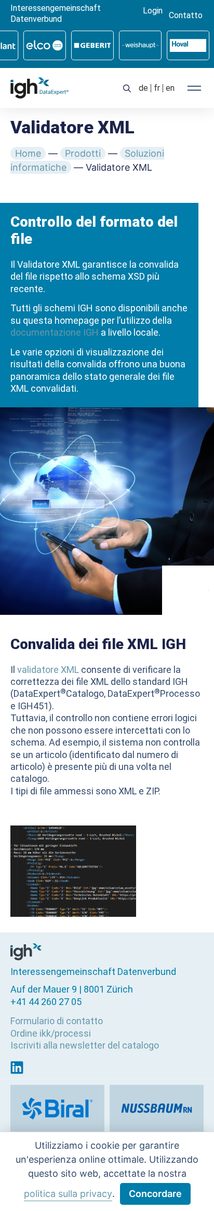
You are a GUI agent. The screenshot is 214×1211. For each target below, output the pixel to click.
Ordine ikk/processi (50, 1033)
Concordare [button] (155, 1193)
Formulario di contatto (56, 1020)
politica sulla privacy (68, 1193)
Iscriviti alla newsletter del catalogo (84, 1045)
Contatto (186, 15)
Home (28, 153)
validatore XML (48, 669)
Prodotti (83, 153)
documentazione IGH (54, 332)
